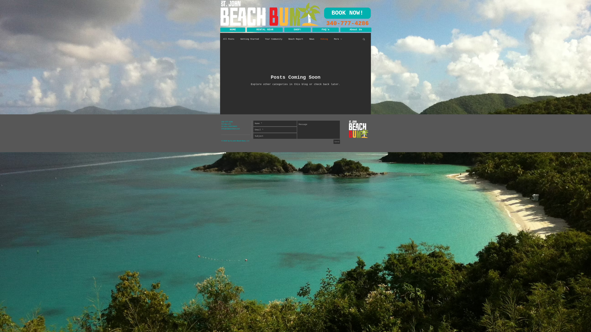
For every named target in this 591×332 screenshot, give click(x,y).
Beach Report (295, 39)
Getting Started (249, 39)
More (336, 39)
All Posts (228, 39)
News (311, 39)
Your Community (273, 39)
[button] (265, 30)
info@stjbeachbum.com (230, 128)
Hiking (324, 39)
